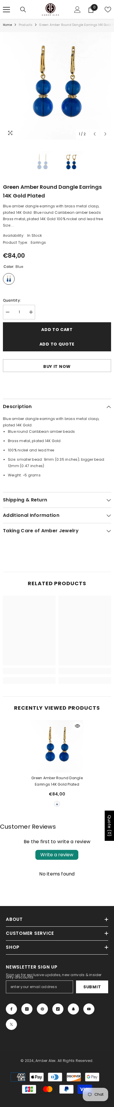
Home (7, 25)
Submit (92, 987)
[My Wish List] (108, 9)
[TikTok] (57, 1009)
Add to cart (57, 329)
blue (57, 804)
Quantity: (12, 300)
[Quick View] (77, 726)
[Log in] (77, 9)
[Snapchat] (73, 1009)
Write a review (56, 854)
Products (26, 25)
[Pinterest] (42, 1009)
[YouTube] (88, 1009)
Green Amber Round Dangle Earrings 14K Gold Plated (57, 781)
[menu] (6, 9)
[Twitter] (11, 1024)
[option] (57, 86)
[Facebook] (11, 1009)
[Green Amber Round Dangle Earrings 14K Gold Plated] (57, 746)
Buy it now (57, 366)
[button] (94, 134)
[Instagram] (26, 1009)
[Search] (23, 9)
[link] (29, 671)
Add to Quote (57, 344)
